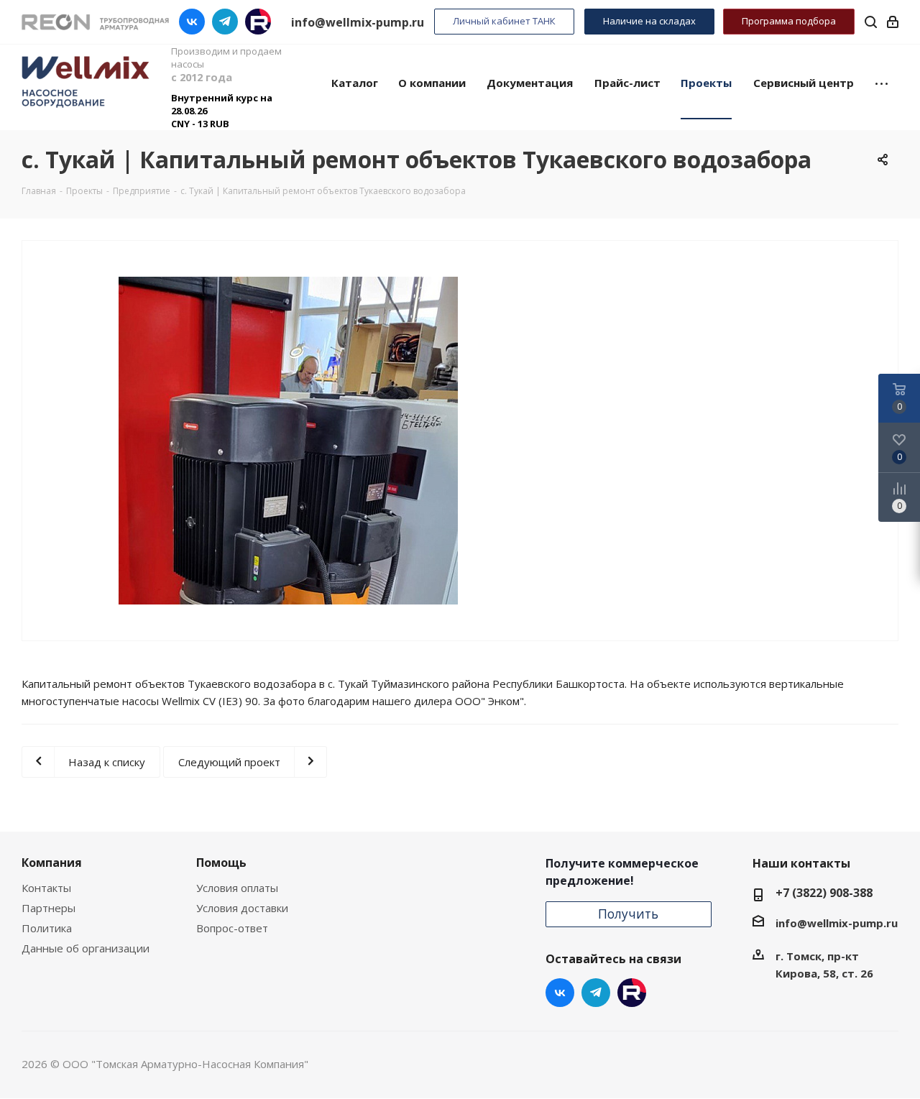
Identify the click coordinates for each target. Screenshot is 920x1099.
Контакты (46, 887)
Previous (32, 440)
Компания (52, 862)
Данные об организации (86, 948)
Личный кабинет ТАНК (504, 20)
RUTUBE (258, 22)
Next (543, 440)
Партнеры (48, 908)
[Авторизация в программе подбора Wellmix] (892, 21)
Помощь (221, 862)
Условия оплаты (237, 887)
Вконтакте (192, 22)
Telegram (225, 22)
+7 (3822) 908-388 (824, 892)
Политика (47, 928)
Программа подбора (789, 20)
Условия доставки (242, 908)
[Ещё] (881, 82)
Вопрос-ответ (232, 928)
